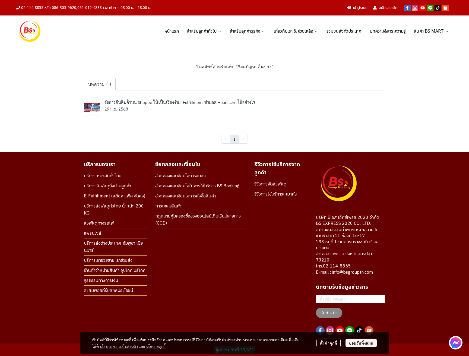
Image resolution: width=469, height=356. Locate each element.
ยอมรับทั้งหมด (361, 343)
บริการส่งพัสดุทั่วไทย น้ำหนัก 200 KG (114, 210)
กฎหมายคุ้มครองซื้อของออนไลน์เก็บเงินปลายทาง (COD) (198, 220)
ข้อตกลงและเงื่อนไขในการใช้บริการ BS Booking (197, 186)
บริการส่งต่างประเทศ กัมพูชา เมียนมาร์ (113, 247)
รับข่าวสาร (329, 313)
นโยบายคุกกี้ (156, 346)
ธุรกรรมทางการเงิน (101, 280)
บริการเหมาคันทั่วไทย (102, 176)
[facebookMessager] (455, 342)
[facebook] (407, 7)
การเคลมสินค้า (168, 206)
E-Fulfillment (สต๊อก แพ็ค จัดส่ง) (114, 196)
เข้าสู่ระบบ (360, 8)
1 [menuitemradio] (234, 139)
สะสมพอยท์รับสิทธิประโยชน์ (108, 290)
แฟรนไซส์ (92, 233)
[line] (430, 7)
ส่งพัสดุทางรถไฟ (99, 223)
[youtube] (422, 7)
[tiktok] (438, 7)
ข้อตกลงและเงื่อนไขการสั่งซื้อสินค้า (185, 196)
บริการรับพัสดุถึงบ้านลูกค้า (107, 186)
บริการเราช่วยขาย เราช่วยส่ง (108, 260)
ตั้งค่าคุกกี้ (328, 343)
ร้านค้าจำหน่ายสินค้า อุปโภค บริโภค (114, 270)
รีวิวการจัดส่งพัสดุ (270, 184)
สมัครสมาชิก (388, 8)
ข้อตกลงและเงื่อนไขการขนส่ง (180, 176)
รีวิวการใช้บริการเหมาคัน (275, 194)
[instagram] (415, 7)
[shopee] (445, 7)
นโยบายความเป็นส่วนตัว (119, 346)
